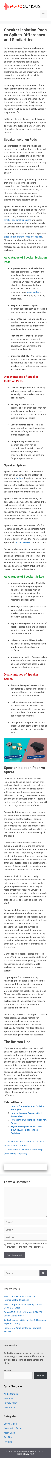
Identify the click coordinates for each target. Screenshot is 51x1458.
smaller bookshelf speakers (17, 220)
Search (7, 1370)
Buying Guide (10, 1423)
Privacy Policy (10, 1403)
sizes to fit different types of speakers (23, 236)
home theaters (23, 542)
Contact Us (9, 1407)
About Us (8, 1398)
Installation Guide (12, 1428)
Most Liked (9, 1432)
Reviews (8, 1441)
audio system (33, 292)
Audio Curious (11, 1394)
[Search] (43, 1273)
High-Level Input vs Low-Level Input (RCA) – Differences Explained (26, 1130)
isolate (19, 478)
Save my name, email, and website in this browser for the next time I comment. (27, 1245)
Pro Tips (8, 1437)
